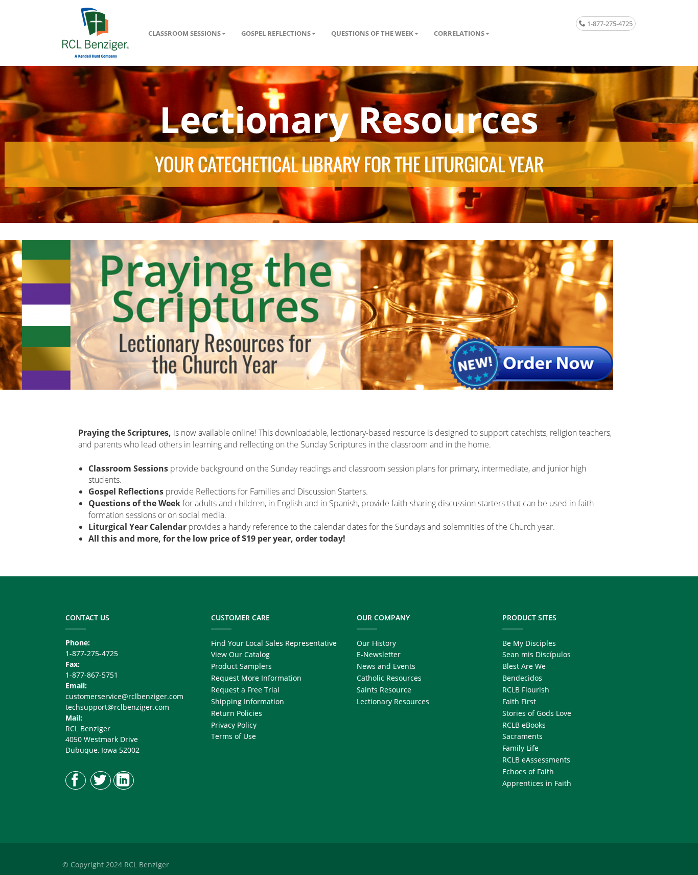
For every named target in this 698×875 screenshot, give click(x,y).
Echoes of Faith (528, 771)
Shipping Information (247, 701)
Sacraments (522, 736)
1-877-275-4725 (609, 23)
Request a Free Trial (245, 689)
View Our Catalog (240, 654)
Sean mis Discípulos (536, 654)
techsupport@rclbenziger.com (117, 707)
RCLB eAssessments (536, 760)
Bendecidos (522, 678)
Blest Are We (524, 666)
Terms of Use (233, 736)
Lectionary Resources (393, 701)
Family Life (520, 748)
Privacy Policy (234, 725)
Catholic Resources (389, 678)
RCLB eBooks (524, 725)
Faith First (519, 701)
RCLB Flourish (525, 689)
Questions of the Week (372, 33)
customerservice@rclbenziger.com (124, 696)
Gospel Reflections (276, 33)
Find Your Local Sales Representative (274, 643)
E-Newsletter (379, 654)
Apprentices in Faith (536, 783)
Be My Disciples (529, 643)
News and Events (386, 666)
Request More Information (256, 678)
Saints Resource (384, 689)
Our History (376, 643)
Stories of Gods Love (536, 713)
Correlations (459, 33)
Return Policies (236, 713)
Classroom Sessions (184, 33)
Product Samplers (241, 666)
